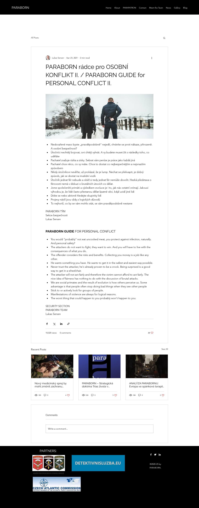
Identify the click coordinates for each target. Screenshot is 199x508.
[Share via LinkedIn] (61, 323)
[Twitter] (155, 454)
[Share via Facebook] (47, 323)
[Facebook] (150, 454)
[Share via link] (68, 323)
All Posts (35, 37)
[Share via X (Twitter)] (54, 323)
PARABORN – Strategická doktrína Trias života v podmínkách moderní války (99, 385)
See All (165, 349)
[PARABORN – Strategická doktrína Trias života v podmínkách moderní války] (100, 366)
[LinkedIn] (159, 454)
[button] (164, 38)
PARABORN (20, 7)
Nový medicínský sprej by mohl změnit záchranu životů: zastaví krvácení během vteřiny (51, 385)
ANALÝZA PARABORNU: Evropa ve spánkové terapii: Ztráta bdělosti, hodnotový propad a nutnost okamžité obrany (146, 385)
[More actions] (151, 58)
